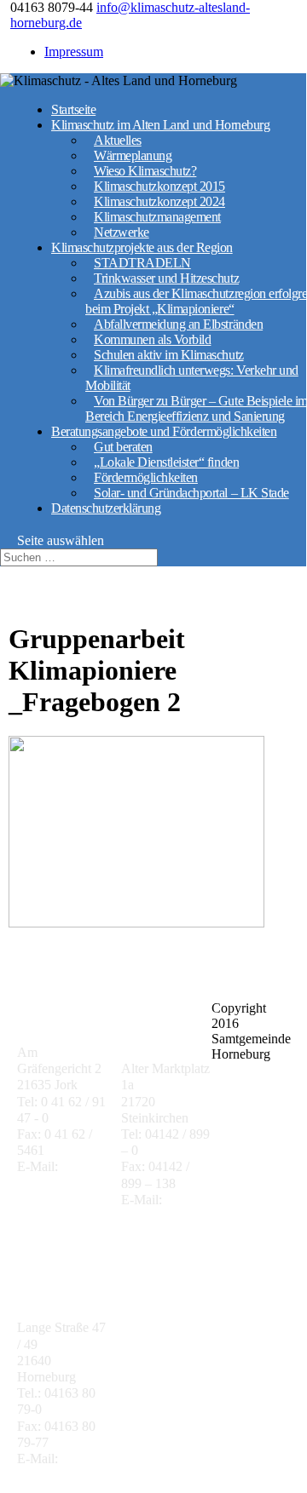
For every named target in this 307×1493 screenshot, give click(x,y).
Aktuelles (118, 140)
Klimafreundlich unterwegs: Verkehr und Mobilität (191, 378)
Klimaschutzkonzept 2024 (159, 201)
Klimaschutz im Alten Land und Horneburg (160, 125)
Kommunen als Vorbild (152, 339)
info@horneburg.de (70, 1474)
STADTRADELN (142, 263)
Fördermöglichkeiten (146, 477)
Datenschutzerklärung (105, 508)
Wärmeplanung (132, 155)
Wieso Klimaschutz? (145, 171)
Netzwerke (121, 232)
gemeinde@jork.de (68, 1183)
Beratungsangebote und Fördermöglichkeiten (163, 431)
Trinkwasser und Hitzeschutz (166, 278)
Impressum (73, 51)
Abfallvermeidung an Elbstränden (178, 324)
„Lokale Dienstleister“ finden (166, 462)
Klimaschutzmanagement (157, 217)
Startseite (73, 109)
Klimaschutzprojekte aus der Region (142, 247)
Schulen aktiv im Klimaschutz (169, 354)
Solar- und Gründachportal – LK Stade (191, 492)
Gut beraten (123, 446)
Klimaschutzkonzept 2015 (159, 186)
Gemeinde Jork (61, 1017)
